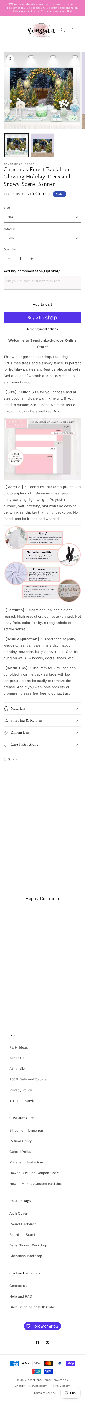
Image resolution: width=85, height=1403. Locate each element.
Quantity (10, 249)
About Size (18, 1069)
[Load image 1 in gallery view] (16, 145)
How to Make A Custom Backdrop (36, 1184)
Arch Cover (18, 1213)
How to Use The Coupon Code (34, 1173)
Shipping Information (26, 1130)
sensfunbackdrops (40, 1379)
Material (9, 228)
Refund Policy (20, 1141)
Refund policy (38, 1385)
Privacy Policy (20, 1090)
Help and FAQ (20, 1296)
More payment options (42, 329)
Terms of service (45, 1392)
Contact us (18, 1285)
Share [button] (13, 759)
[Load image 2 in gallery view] (42, 145)
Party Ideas (18, 1047)
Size (7, 207)
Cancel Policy (20, 1152)
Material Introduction (26, 1162)
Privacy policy (61, 1385)
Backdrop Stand (22, 1235)
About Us (16, 1058)
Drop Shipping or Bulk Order (32, 1307)
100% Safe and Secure (28, 1079)
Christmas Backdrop (25, 1256)
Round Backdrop (22, 1224)
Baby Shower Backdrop (28, 1245)
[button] (9, 30)
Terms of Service (23, 1101)
